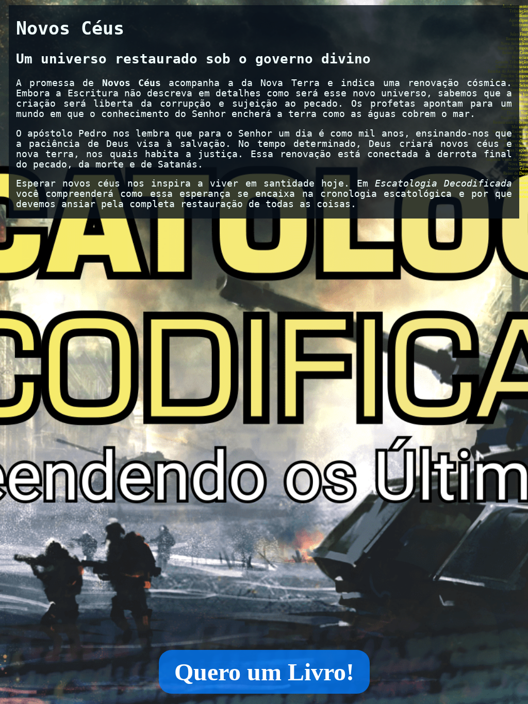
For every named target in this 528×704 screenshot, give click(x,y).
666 (525, 29)
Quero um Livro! (264, 671)
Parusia (522, 155)
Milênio (521, 15)
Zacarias (520, 192)
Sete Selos (519, 85)
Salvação (520, 178)
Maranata (520, 127)
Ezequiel (520, 187)
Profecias (520, 57)
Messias (521, 182)
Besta (523, 99)
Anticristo (520, 25)
